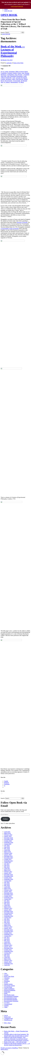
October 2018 (8, 841)
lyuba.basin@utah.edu (17, 6)
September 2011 (8, 963)
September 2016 (8, 879)
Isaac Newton (18, 74)
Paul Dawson (19, 79)
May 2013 (7, 940)
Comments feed (8, 1018)
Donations (7, 981)
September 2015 (8, 897)
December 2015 (8, 893)
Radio (5, 993)
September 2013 (8, 934)
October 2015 (8, 896)
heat (23, 73)
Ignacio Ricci (4, 1049)
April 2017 (7, 868)
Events (6, 982)
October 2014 (8, 914)
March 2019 (7, 833)
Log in (6, 1015)
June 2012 (7, 954)
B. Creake (5, 71)
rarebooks (9, 63)
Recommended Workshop (11, 1001)
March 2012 (7, 959)
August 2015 (7, 899)
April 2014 (7, 923)
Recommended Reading (10, 999)
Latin (13, 77)
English (15, 73)
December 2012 (8, 948)
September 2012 (8, 951)
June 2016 (7, 884)
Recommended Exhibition (11, 996)
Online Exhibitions (9, 988)
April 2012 (7, 957)
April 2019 (7, 831)
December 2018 (8, 838)
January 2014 (7, 928)
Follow (5, 819)
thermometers (14, 82)
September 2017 (8, 861)
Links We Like (8, 10)
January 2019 (7, 836)
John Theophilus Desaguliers (15, 76)
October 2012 (8, 949)
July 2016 (6, 882)
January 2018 (7, 854)
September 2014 (8, 916)
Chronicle (6, 978)
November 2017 (8, 858)
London (3, 79)
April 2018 (7, 850)
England (9, 73)
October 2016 (8, 877)
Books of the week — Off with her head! (15, 1042)
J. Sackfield (26, 74)
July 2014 (6, 919)
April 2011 (7, 965)
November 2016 (8, 876)
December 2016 (8, 874)
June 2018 (7, 847)
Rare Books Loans (9, 995)
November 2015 (8, 894)
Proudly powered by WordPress (9, 1048)
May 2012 (7, 956)
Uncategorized (8, 1004)
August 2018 (7, 844)
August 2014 (7, 917)
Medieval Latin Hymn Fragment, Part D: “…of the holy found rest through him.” (17, 1044)
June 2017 (7, 865)
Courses (6, 979)
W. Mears (21, 82)
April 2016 (7, 887)
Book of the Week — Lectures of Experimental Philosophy (13, 51)
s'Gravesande (16, 80)
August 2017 (7, 862)
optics (13, 79)
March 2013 (7, 943)
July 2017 (6, 864)
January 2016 (7, 891)
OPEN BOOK (9, 14)
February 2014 (8, 926)
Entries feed (7, 1017)
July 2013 (6, 937)
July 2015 (6, 900)
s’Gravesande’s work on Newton (10, 228)
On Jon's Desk (8, 987)
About (6, 9)
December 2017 (8, 856)
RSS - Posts (7, 1023)
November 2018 (8, 839)
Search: (3, 32)
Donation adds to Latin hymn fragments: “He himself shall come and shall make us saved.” (16, 1035)
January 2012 (7, 962)
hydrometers (10, 74)
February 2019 (8, 835)
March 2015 (7, 907)
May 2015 (7, 903)
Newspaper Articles (9, 985)
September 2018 (8, 842)
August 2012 (7, 953)
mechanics (8, 79)
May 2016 (7, 885)
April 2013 (7, 942)
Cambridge (4, 73)
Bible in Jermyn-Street (22, 71)
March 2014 (7, 925)
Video (5, 1007)
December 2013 (8, 930)
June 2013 (7, 939)
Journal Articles (8, 984)
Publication (7, 991)
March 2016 (7, 888)
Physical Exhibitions (9, 990)
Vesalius (6, 1005)
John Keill (3, 76)
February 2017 (8, 871)
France (19, 73)
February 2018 (8, 853)
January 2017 (7, 873)
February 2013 (8, 945)
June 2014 (7, 920)
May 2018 (7, 848)
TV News (7, 1002)
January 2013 (7, 946)
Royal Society (8, 80)
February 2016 (8, 890)
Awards (6, 975)
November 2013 (8, 931)
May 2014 (7, 922)
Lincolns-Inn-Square (21, 77)
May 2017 (7, 867)
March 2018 (7, 851)
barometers (12, 71)
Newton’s (22, 222)
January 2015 (7, 910)
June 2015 (7, 902)
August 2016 (7, 880)
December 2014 (8, 911)
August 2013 (7, 936)
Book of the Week (18, 63)
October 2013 (8, 933)
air (1, 71)
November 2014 (8, 913)
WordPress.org (8, 1020)
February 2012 (8, 960)
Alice (5, 973)
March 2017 (7, 870)
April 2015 (7, 905)
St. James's (7, 82)
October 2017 (8, 859)
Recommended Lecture (10, 998)
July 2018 (6, 845)
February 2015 (8, 908)
